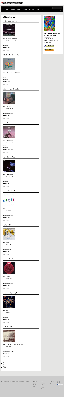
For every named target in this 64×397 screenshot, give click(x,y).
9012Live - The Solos (9, 55)
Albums (13, 9)
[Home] (12, 4)
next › (4, 366)
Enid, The (10, 327)
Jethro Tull (16, 89)
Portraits (31, 9)
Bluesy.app (59, 387)
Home (6, 9)
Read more (6, 50)
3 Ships (5, 21)
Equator (5, 259)
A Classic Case (7, 89)
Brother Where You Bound (10, 191)
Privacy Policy (42, 386)
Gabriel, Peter (11, 157)
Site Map (43, 388)
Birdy (4, 157)
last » (4, 367)
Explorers (5, 293)
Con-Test (5, 225)
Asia (8, 123)
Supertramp (23, 191)
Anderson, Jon (12, 21)
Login (50, 383)
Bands (18, 9)
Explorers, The (14, 293)
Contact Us (51, 381)
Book (37, 9)
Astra (4, 123)
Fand (4, 327)
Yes (18, 55)
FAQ (42, 9)
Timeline (25, 9)
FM (10, 225)
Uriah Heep (12, 259)
